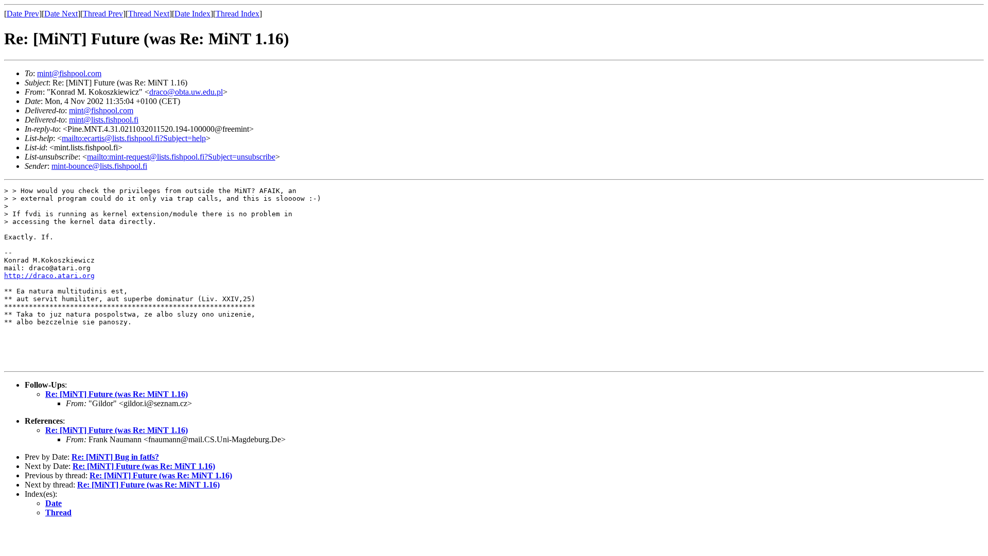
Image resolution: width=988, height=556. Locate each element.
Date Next (61, 13)
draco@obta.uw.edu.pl (186, 92)
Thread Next (148, 13)
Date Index (192, 13)
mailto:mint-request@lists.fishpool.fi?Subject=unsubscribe (181, 156)
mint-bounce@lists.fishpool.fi (99, 166)
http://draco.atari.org (49, 276)
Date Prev (23, 13)
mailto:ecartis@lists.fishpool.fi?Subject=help (134, 138)
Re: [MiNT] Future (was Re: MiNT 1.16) (116, 394)
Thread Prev (103, 13)
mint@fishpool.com (69, 73)
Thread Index (237, 13)
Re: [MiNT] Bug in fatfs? (115, 457)
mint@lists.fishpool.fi (103, 119)
